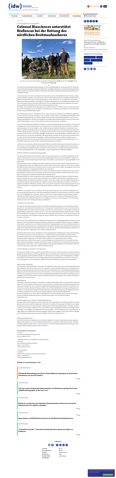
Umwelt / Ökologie (90, 57)
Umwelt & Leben (52, 16)
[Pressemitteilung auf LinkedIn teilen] (91, 69)
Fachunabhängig (77, 16)
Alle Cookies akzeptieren (108, 474)
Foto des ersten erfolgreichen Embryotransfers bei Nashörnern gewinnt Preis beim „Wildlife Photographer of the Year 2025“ (47, 389)
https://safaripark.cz (43, 325)
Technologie (14, 16)
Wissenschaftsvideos (90, 16)
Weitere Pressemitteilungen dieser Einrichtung (95, 49)
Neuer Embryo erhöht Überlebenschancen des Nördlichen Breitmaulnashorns (45, 418)
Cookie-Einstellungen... (93, 474)
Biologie (99, 57)
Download (53, 83)
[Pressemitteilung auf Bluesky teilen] (88, 69)
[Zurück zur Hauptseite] (105, 6)
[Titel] (85, 21)
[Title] (91, 21)
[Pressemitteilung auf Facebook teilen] (85, 69)
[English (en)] (101, 6)
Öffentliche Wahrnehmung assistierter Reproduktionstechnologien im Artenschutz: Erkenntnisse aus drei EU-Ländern (48, 374)
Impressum (61, 450)
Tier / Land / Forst (96, 60)
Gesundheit (40, 16)
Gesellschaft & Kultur (27, 16)
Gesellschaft (88, 63)
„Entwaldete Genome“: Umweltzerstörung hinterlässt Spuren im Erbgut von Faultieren (45, 430)
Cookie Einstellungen (62, 456)
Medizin (87, 60)
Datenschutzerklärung (63, 452)
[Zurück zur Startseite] (23, 7)
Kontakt (60, 454)
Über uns (60, 448)
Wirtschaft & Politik (64, 16)
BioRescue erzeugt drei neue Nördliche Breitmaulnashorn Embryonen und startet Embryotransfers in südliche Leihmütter (47, 404)
